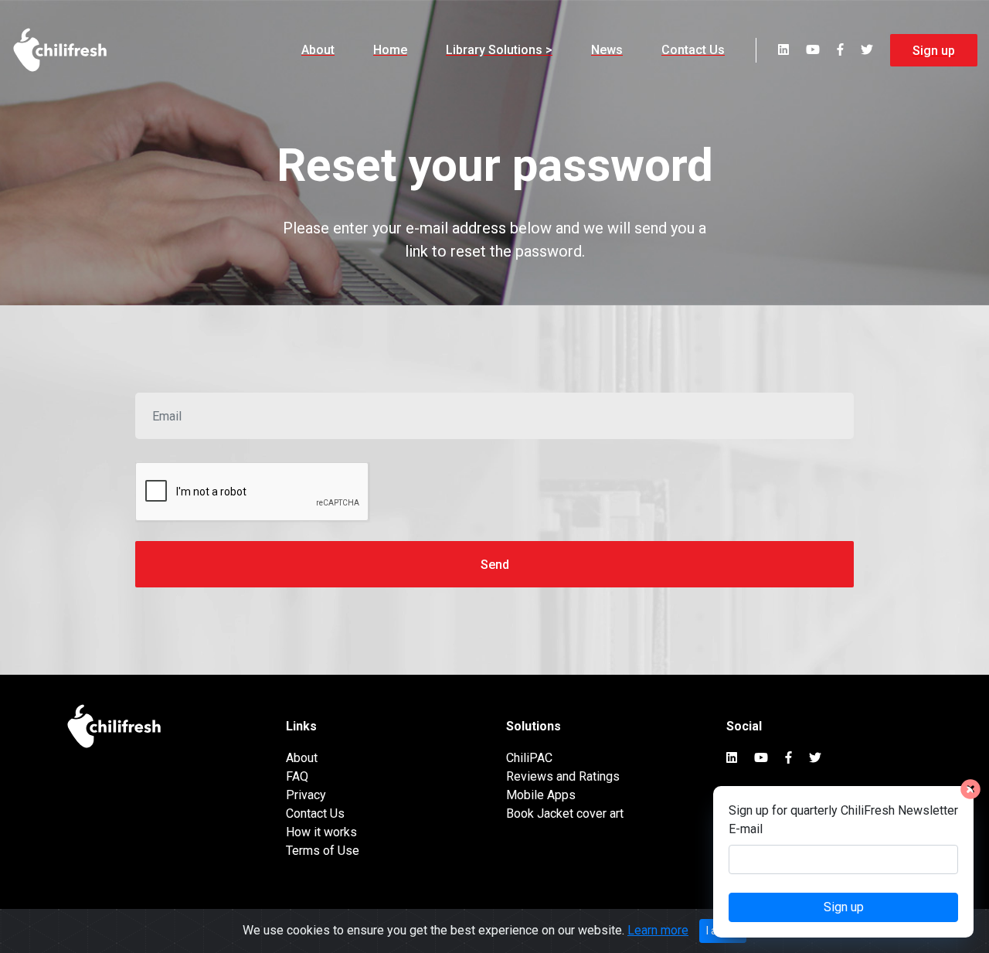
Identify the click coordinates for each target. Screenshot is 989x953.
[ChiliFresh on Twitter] (867, 50)
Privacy (306, 795)
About (318, 50)
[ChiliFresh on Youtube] (813, 50)
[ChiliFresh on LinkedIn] (783, 50)
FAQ (297, 776)
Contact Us (693, 50)
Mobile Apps (541, 795)
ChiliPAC (529, 757)
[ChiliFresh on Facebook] (840, 50)
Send (495, 564)
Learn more (657, 930)
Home (390, 50)
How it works (321, 832)
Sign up (934, 50)
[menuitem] (318, 50)
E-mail (746, 829)
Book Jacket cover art (565, 813)
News (607, 50)
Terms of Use (322, 850)
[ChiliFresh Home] (61, 50)
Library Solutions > (499, 50)
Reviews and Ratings (563, 776)
